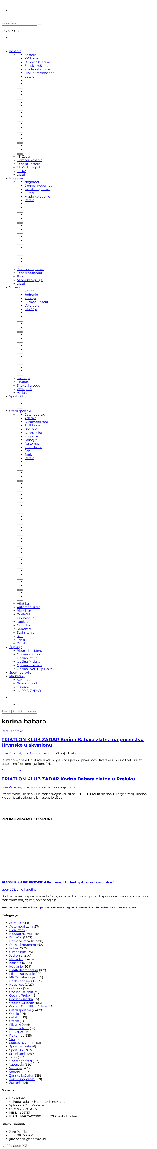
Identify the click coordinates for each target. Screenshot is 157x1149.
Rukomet (32, 443)
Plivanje (30, 298)
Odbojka (31, 440)
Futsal (29, 193)
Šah (27, 451)
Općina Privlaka (28, 661)
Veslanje (31, 309)
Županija (15, 647)
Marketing (17, 676)
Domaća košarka (37, 62)
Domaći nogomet (38, 185)
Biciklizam (32, 425)
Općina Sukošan (29, 665)
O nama (23, 687)
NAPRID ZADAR (29, 690)
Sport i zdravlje (20, 672)
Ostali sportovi (20, 411)
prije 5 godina (33, 753)
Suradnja (23, 680)
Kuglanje (31, 436)
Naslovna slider (20, 981)
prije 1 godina (26, 889)
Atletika (30, 418)
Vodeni (14, 287)
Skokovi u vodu (36, 302)
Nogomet (16, 178)
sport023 (8, 889)
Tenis (28, 454)
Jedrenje (31, 294)
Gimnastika (33, 433)
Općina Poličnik (29, 654)
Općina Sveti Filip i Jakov (35, 669)
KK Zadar (31, 58)
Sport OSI (16, 396)
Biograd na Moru (29, 651)
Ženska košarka (36, 66)
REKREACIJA (19, 1032)
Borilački (31, 429)
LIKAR (21, 171)
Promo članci (27, 683)
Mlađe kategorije (37, 69)
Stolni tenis (33, 447)
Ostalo (29, 76)
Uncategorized (20, 1061)
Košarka (15, 51)
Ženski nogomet (37, 189)
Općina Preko (27, 658)
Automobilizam (36, 422)
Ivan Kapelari (11, 753)
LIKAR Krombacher (39, 73)
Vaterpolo (32, 305)
